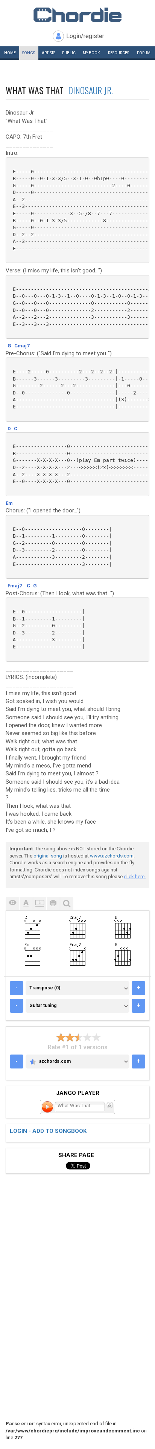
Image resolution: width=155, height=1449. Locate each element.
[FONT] (26, 903)
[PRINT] (53, 903)
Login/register (85, 36)
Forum (143, 53)
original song (47, 856)
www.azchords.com (112, 856)
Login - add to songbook (48, 1131)
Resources (118, 53)
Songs (28, 53)
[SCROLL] (39, 903)
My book (91, 53)
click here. (135, 876)
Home (10, 53)
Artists (48, 53)
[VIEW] (12, 903)
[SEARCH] (66, 903)
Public (69, 53)
